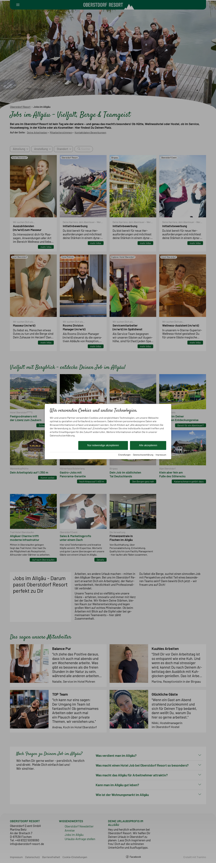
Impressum (161, 454)
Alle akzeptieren (148, 445)
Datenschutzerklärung (143, 454)
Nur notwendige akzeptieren (103, 445)
